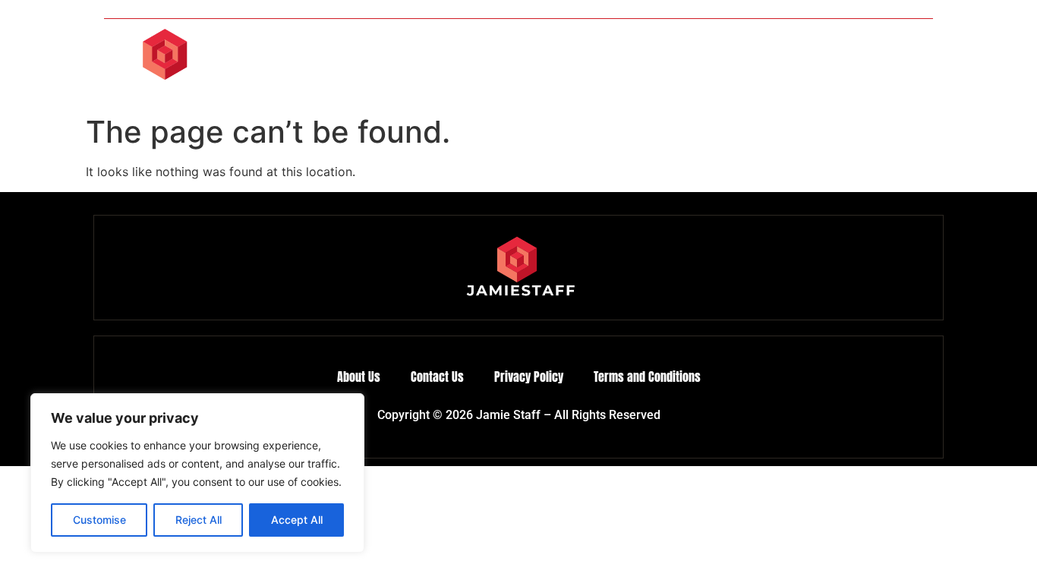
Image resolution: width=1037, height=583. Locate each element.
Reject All (198, 519)
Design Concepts (487, 64)
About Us (812, 64)
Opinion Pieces (595, 64)
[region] (197, 473)
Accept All (297, 519)
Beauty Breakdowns (712, 64)
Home (402, 64)
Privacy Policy (528, 376)
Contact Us (891, 64)
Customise (99, 519)
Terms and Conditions (647, 376)
